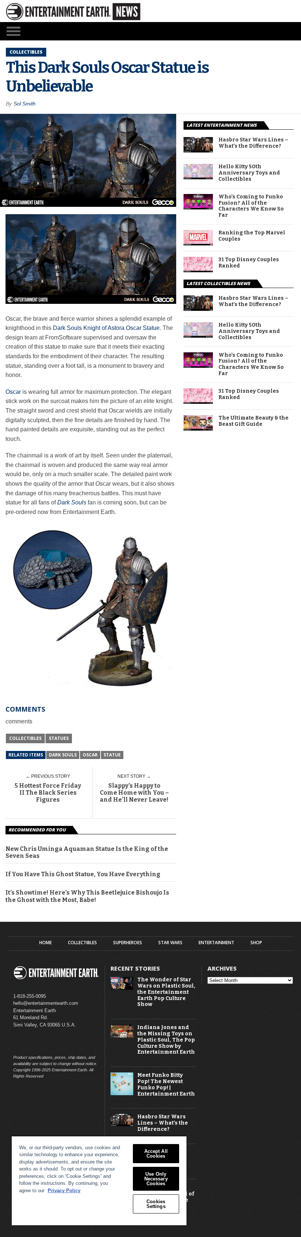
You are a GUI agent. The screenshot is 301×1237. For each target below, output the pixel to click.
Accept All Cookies (156, 1153)
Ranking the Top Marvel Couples (251, 236)
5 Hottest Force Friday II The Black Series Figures (48, 792)
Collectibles (25, 738)
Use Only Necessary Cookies (156, 1178)
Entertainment (216, 943)
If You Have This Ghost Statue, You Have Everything (83, 874)
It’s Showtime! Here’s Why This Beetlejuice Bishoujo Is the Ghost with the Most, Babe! (87, 896)
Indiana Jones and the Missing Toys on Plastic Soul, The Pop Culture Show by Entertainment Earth (166, 1040)
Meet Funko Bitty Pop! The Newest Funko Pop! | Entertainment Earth (166, 1084)
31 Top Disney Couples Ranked (248, 263)
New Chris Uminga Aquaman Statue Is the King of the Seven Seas (87, 852)
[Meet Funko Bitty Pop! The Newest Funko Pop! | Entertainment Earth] (121, 1093)
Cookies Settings (156, 1204)
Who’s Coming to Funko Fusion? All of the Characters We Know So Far (251, 206)
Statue (112, 755)
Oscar (13, 392)
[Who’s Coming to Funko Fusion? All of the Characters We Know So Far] (198, 207)
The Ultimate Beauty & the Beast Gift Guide (253, 421)
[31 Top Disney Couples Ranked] (198, 270)
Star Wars (170, 943)
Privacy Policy (64, 1190)
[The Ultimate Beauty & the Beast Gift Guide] (198, 428)
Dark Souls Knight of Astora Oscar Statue (106, 328)
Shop (256, 943)
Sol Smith (25, 104)
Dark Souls (63, 755)
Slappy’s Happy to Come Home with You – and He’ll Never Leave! (134, 792)
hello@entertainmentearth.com (45, 1003)
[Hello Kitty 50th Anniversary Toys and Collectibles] (198, 177)
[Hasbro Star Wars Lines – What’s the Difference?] (198, 150)
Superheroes (127, 943)
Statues (59, 738)
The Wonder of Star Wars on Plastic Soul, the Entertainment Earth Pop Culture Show (166, 992)
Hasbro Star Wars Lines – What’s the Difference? (253, 143)
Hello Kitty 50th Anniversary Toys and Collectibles (249, 173)
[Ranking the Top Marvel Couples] (198, 243)
